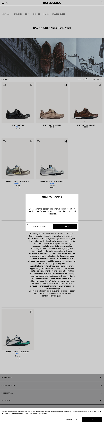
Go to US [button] (64, 227)
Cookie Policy (42, 414)
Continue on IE (39, 227)
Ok (92, 420)
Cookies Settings (73, 420)
